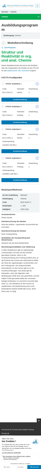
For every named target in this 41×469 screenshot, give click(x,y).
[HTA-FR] (17, 5)
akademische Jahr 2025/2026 (18, 71)
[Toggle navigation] (37, 6)
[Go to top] (39, 420)
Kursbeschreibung (20, 99)
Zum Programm (10, 47)
